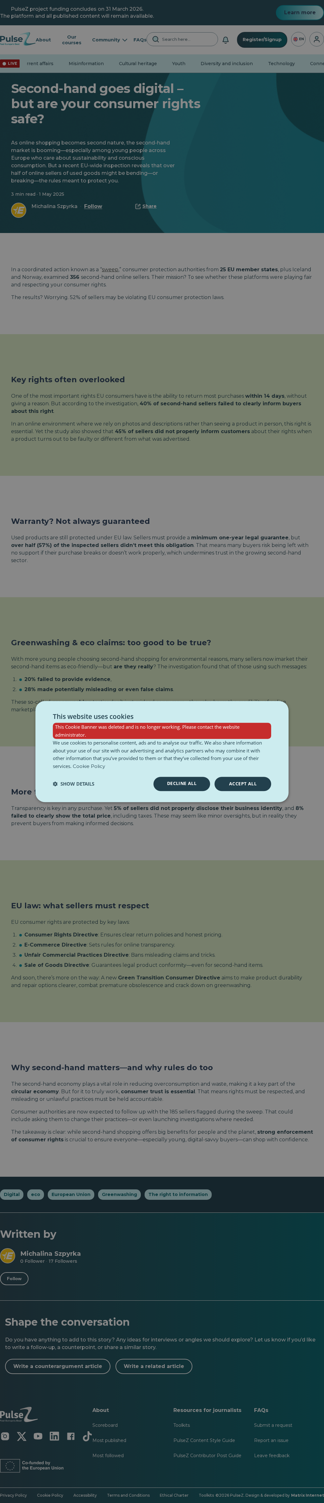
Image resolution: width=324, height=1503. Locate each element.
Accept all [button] (243, 784)
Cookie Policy (89, 766)
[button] (73, 783)
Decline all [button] (181, 783)
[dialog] (162, 751)
